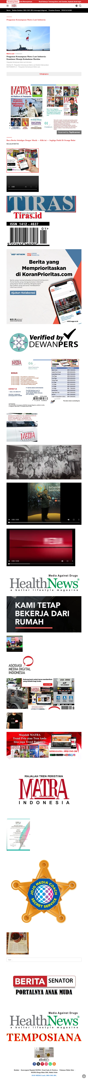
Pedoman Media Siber (67, 1070)
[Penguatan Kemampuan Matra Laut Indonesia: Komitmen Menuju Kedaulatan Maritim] (28, 38)
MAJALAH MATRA (13, 144)
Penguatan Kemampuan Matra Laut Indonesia (19, 62)
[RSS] (54, 1064)
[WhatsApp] (50, 1064)
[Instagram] (46, 1064)
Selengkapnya (44, 74)
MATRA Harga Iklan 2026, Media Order (44, 1072)
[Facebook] (34, 1064)
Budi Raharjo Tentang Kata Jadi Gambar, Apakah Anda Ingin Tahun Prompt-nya (32, 1)
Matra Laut (10, 53)
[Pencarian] (80, 6)
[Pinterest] (42, 1064)
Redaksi (16, 1070)
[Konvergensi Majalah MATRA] (13, 6)
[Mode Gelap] (76, 6)
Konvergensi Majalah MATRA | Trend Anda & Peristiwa (39, 1070)
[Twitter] (38, 1064)
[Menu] (8, 6)
